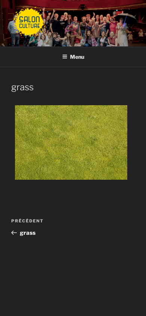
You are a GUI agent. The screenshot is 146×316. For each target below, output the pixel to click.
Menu (77, 57)
